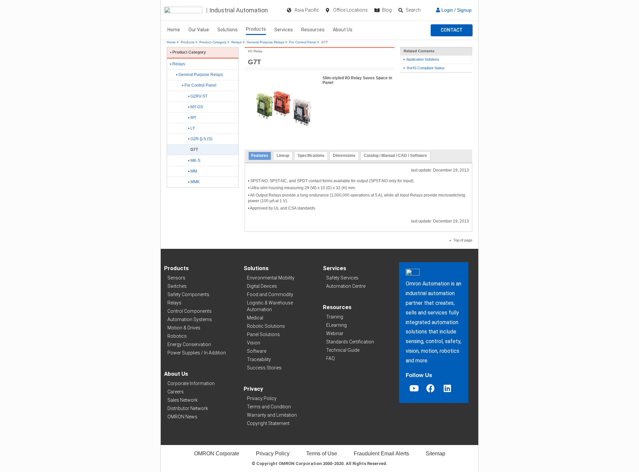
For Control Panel (302, 42)
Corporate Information (191, 383)
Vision (253, 342)
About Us (342, 29)
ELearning (336, 325)
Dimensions (344, 155)
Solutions (227, 29)
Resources (312, 29)
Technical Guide (342, 350)
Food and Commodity (270, 294)
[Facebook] (430, 388)
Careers (175, 391)
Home (173, 29)
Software (256, 351)
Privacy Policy (262, 398)
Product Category (212, 42)
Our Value (198, 29)
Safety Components (188, 294)
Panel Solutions (263, 334)
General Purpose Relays (265, 42)
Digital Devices (262, 286)
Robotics (177, 336)
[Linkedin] (447, 388)
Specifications (311, 155)
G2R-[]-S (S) (201, 139)
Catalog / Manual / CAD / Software (395, 155)
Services (283, 29)
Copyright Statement (268, 423)
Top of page (462, 240)
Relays (236, 42)
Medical (255, 317)
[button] (452, 30)
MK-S (195, 160)
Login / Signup (456, 10)
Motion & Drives (183, 327)
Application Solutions (422, 59)
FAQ (330, 358)
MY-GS (196, 107)
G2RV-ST (198, 96)
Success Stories (264, 367)
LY (192, 128)
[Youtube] (414, 388)
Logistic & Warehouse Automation (270, 306)
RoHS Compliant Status (425, 68)
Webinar (334, 333)
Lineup (283, 155)
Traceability (259, 359)
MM (193, 171)
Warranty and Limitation (272, 415)
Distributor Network (187, 408)
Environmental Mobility (271, 277)
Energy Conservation (189, 344)
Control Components (189, 311)
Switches (177, 286)
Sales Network (182, 400)
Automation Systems (189, 319)
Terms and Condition (269, 406)
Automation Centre (345, 286)
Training (334, 316)
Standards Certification (350, 341)
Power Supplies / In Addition (196, 352)
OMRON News (182, 416)
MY (193, 117)
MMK (195, 182)
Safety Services (342, 277)
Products (256, 29)
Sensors (176, 277)
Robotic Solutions (266, 326)
